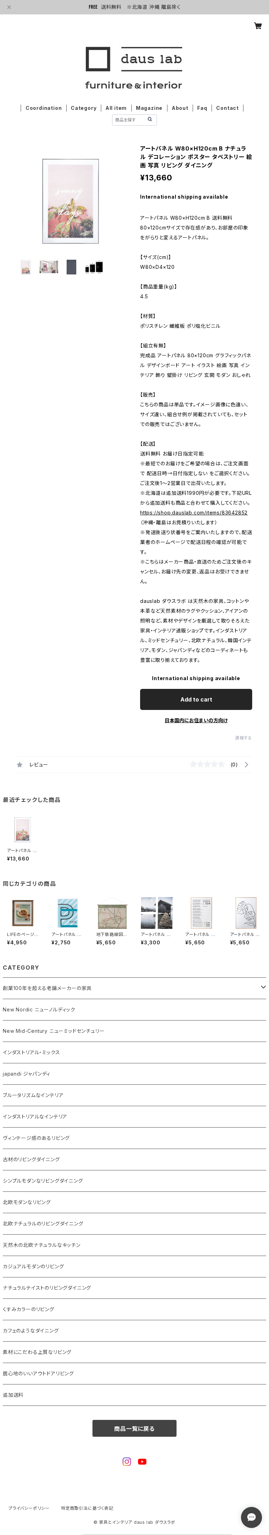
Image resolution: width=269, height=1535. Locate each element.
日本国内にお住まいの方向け (196, 720)
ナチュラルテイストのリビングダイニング (47, 1288)
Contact (227, 108)
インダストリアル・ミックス (31, 1052)
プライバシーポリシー (29, 1508)
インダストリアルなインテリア (35, 1116)
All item (116, 108)
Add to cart (196, 699)
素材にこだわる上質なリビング (37, 1352)
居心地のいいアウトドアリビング (38, 1373)
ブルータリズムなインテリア (33, 1095)
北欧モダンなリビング (27, 1202)
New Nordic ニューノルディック (39, 1009)
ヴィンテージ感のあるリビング (36, 1138)
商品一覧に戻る (134, 1428)
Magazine (149, 108)
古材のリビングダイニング (31, 1159)
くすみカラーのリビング (28, 1309)
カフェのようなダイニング (31, 1331)
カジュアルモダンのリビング (33, 1266)
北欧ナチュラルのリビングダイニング (43, 1224)
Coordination (44, 108)
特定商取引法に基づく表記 (87, 1508)
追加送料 (13, 1395)
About (180, 108)
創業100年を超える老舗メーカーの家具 (47, 988)
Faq (202, 108)
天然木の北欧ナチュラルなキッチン (42, 1245)
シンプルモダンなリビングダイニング (43, 1181)
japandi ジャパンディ (26, 1074)
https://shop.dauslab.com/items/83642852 (194, 513)
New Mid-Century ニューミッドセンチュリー (53, 1031)
